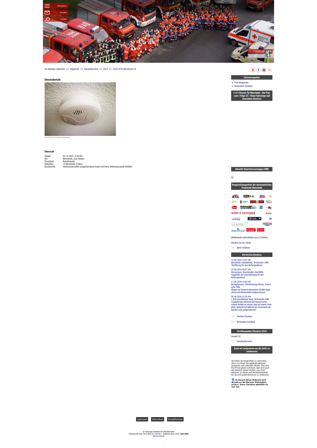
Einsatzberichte (91, 69)
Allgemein (74, 69)
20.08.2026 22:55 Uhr (251, 303)
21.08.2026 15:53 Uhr (251, 287)
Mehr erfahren (243, 247)
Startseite (60, 69)
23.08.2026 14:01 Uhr (250, 263)
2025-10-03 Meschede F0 (124, 69)
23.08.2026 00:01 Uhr (247, 273)
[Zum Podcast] (253, 71)
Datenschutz (157, 419)
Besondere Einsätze (243, 86)
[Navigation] (260, 54)
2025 (105, 69)
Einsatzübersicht (244, 341)
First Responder (241, 82)
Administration (158, 436)
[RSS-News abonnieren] (269, 71)
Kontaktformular (175, 419)
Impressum (142, 419)
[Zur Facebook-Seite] (258, 71)
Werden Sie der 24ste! (241, 242)
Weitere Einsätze (244, 316)
